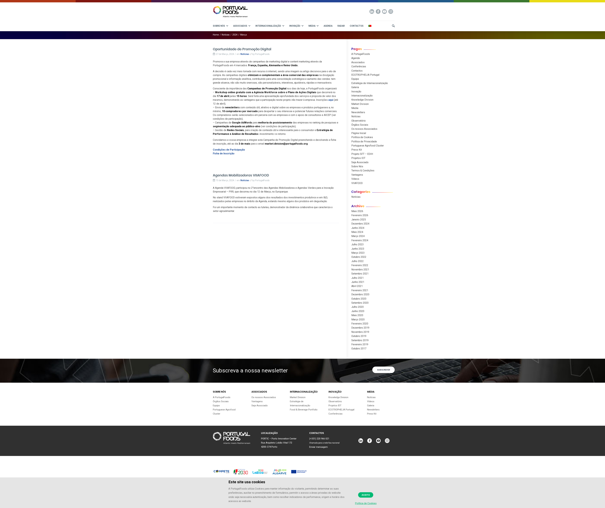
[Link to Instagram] (390, 11)
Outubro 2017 (358, 348)
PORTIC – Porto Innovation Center (279, 438)
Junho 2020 (357, 311)
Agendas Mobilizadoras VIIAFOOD (241, 175)
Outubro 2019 (358, 336)
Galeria (355, 87)
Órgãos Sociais (359, 124)
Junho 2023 (357, 248)
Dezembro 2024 (360, 223)
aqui (331, 99)
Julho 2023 (357, 244)
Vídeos (355, 178)
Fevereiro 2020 (359, 323)
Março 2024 (358, 236)
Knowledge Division (362, 99)
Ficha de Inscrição (223, 153)
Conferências (358, 66)
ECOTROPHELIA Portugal (365, 74)
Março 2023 (358, 252)
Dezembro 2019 (360, 327)
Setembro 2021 (360, 273)
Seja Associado (360, 162)
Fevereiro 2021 (359, 290)
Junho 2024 (357, 227)
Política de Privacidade (364, 141)
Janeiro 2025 (358, 219)
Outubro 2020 (358, 298)
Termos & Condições (362, 170)
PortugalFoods (262, 54)
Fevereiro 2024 (359, 240)
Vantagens (357, 174)
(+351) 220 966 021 (319, 438)
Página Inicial (358, 133)
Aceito (366, 495)
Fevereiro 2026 (359, 215)
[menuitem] (220, 25)
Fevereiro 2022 (359, 265)
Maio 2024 (357, 232)
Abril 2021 (357, 286)
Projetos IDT (358, 158)
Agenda (355, 58)
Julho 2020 (357, 306)
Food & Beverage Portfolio (303, 409)
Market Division (360, 103)
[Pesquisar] (392, 25)
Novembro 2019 (360, 331)
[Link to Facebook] (378, 11)
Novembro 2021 (360, 269)
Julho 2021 (357, 277)
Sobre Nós (357, 166)
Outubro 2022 (358, 256)
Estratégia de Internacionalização (369, 83)
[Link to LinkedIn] (371, 11)
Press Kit (356, 149)
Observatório (358, 120)
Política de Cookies (362, 137)
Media (354, 108)
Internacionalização (362, 95)
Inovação (356, 91)
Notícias (244, 54)
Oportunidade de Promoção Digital (242, 49)
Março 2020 (358, 319)
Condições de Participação (229, 149)
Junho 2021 (357, 281)
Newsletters (358, 112)
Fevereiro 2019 (359, 344)
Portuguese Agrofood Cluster (367, 145)
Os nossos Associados (364, 128)
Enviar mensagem (318, 447)
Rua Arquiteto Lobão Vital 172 (276, 442)
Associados (358, 62)
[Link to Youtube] (384, 11)
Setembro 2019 (360, 340)
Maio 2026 (357, 211)
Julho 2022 (357, 261)
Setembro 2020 (360, 302)
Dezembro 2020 (360, 294)
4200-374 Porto (269, 446)
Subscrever (383, 370)
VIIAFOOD (357, 183)
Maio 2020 (357, 315)
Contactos (357, 70)
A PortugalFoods (360, 54)
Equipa (355, 78)
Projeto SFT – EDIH (362, 153)
